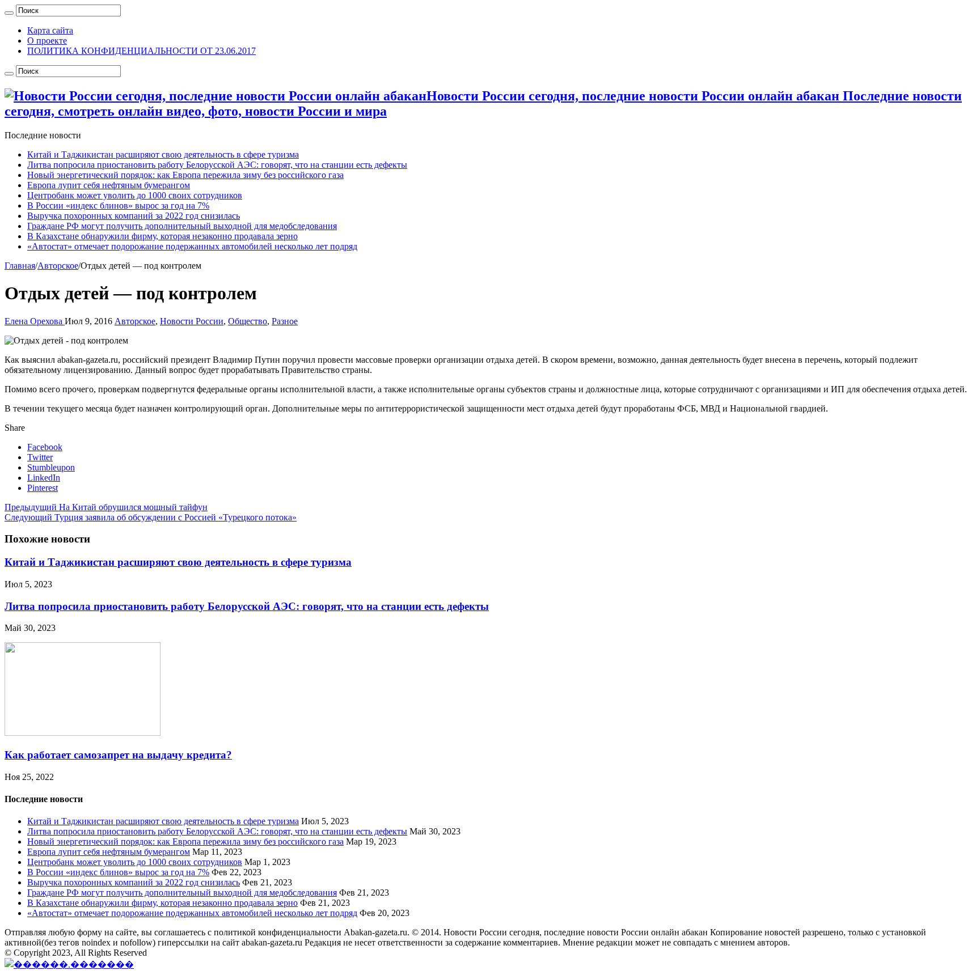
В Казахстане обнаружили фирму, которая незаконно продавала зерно (162, 236)
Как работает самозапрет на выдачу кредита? (118, 755)
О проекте (47, 40)
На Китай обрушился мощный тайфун (106, 507)
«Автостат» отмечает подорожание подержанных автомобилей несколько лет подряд (192, 246)
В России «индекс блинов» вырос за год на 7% (118, 205)
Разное (285, 321)
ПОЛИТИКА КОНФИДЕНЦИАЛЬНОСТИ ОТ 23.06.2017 (141, 51)
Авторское (57, 265)
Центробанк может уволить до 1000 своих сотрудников (134, 195)
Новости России (191, 321)
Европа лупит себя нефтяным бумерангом (108, 185)
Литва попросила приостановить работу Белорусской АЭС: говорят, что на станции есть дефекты (217, 164)
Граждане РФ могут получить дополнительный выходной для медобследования (182, 226)
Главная (20, 265)
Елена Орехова (35, 321)
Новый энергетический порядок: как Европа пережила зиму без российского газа (185, 175)
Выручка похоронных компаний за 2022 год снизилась (133, 216)
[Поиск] (9, 13)
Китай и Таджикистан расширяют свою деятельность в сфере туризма (163, 154)
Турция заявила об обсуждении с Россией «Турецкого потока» (151, 517)
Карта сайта (50, 30)
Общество (247, 321)
